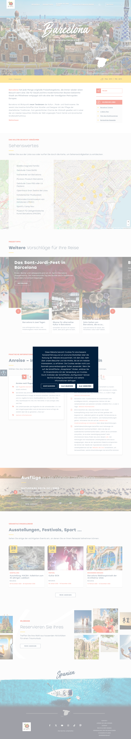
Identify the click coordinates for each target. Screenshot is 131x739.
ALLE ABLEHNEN (67, 386)
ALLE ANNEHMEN (85, 386)
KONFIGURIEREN (49, 386)
